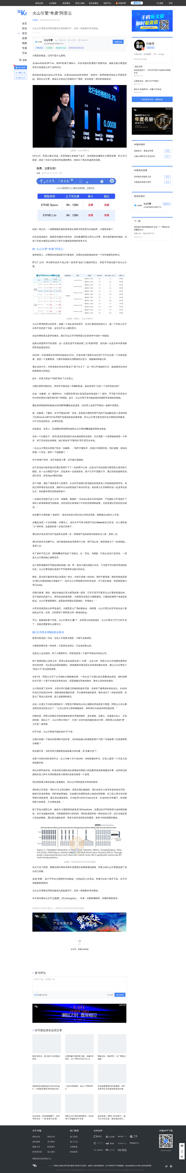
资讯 (24, 33)
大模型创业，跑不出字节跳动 (146, 80)
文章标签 (74, 1146)
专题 (24, 48)
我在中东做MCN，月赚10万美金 (147, 89)
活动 (24, 52)
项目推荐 (36, 1141)
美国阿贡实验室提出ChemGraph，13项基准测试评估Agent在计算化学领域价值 (46, 1087)
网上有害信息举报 (144, 1165)
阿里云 (57, 1165)
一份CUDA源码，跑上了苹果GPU (79, 1087)
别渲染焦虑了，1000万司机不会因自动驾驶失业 (152, 71)
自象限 (35, 20)
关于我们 (51, 1141)
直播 (24, 38)
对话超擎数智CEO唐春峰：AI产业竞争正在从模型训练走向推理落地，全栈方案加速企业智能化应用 (111, 1087)
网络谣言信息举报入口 (41, 1158)
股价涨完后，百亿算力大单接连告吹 (46, 1057)
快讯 (24, 28)
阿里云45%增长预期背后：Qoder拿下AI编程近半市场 (79, 1117)
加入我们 (51, 1151)
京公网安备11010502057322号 (132, 1170)
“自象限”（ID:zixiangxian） (65, 898)
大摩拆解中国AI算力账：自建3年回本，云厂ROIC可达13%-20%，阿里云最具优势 (79, 1057)
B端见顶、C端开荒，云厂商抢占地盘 (112, 1057)
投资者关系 (37, 1151)
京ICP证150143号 (112, 1170)
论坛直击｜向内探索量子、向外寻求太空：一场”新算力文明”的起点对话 (46, 1117)
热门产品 (74, 1141)
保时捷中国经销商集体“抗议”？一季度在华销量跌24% (152, 228)
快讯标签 (74, 1151)
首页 (24, 23)
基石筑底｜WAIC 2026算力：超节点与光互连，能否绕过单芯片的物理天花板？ (112, 1117)
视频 (24, 43)
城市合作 (36, 1136)
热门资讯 (74, 1136)
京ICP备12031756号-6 (96, 1170)
